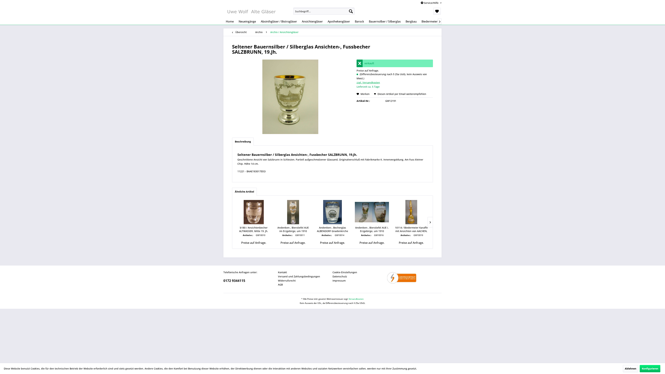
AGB (280, 284)
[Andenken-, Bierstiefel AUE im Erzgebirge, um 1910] (293, 212)
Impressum (339, 280)
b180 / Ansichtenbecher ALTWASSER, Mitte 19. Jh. (253, 229)
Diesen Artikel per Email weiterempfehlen (401, 94)
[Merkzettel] (437, 11)
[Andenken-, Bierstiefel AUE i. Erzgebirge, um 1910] (372, 212)
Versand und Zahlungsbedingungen (299, 276)
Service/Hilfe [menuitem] (431, 3)
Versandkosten (356, 298)
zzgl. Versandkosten (368, 82)
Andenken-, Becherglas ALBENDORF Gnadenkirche (332, 229)
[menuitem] (323, 11)
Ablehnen (630, 368)
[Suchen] (350, 11)
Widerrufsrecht (287, 280)
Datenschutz (339, 276)
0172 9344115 (234, 280)
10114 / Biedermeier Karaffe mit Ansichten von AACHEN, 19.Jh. (411, 229)
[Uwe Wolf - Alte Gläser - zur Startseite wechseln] (251, 12)
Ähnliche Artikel (244, 191)
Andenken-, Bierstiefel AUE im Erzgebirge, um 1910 (293, 229)
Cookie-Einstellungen (344, 272)
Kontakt (282, 272)
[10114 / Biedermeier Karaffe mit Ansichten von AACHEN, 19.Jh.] (411, 212)
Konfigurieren (650, 368)
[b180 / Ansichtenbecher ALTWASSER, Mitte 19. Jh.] (254, 212)
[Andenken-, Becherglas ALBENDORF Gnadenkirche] (332, 212)
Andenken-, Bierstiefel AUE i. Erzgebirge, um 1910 (372, 229)
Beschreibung (243, 141)
